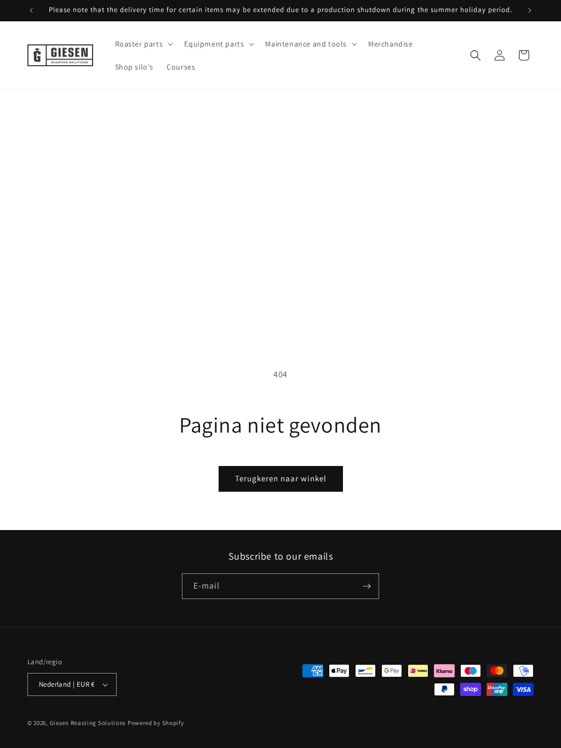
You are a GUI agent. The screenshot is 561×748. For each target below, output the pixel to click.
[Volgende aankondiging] (530, 10)
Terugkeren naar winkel (281, 478)
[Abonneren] (366, 586)
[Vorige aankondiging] (31, 10)
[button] (143, 43)
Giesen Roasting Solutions (88, 723)
